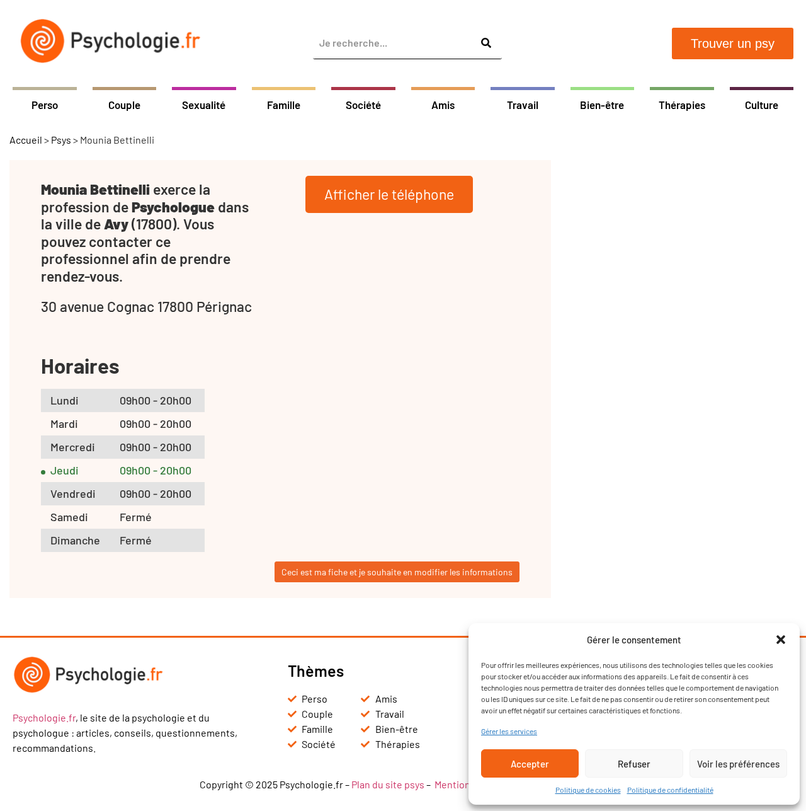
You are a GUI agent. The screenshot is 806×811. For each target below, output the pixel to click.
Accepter (530, 763)
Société (363, 104)
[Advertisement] (683, 349)
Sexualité (203, 104)
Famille (283, 104)
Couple (124, 104)
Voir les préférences (738, 763)
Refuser (634, 763)
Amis (443, 104)
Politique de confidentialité (670, 789)
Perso (44, 104)
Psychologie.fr (44, 717)
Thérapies (682, 104)
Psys (61, 140)
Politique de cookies (588, 789)
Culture (761, 104)
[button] (781, 639)
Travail (522, 104)
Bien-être (602, 104)
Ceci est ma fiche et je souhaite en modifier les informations (397, 572)
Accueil (25, 140)
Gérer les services (509, 731)
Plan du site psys (387, 784)
